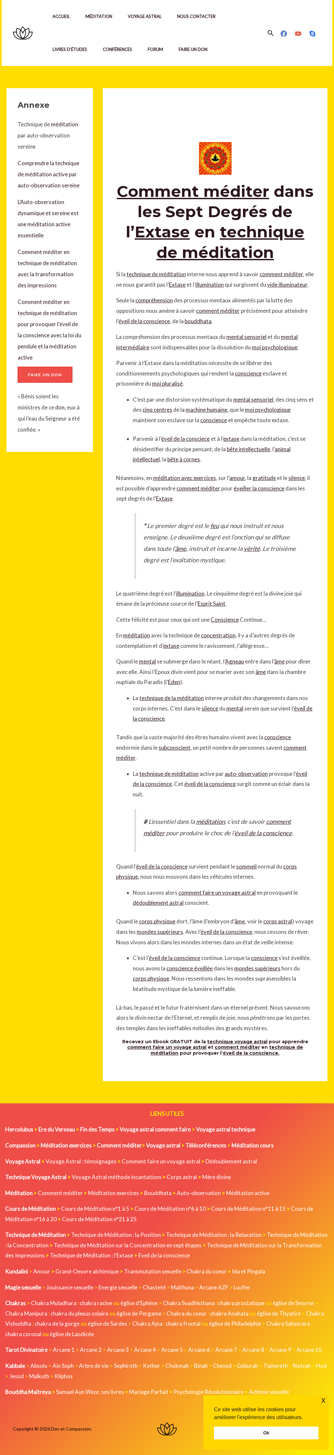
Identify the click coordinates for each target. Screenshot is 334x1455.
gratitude (264, 477)
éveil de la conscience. (251, 1053)
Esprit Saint (211, 603)
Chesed (222, 1365)
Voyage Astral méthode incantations (116, 1177)
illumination (209, 284)
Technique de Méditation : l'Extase (91, 1255)
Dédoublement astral (231, 1161)
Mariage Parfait (148, 1391)
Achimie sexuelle (269, 1391)
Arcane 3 (118, 1349)
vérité (252, 548)
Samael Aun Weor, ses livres (90, 1391)
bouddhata (198, 321)
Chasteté (154, 1287)
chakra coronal (23, 1334)
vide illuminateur (287, 284)
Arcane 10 (309, 1349)
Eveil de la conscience (164, 1255)
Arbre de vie (94, 1365)
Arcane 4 (145, 1349)
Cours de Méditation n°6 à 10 (170, 1208)
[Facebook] (284, 33)
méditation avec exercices (184, 477)
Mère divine (216, 1177)
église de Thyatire (279, 1313)
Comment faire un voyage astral (161, 1161)
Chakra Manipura (26, 1313)
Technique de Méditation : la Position (116, 1234)
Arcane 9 (280, 1349)
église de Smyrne (293, 1303)
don (60, 407)
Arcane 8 (253, 1349)
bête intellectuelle (248, 449)
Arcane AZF (213, 1287)
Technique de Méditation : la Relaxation (214, 1234)
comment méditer (281, 274)
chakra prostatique (241, 1303)
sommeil (246, 866)
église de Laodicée (72, 1334)
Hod (321, 1365)
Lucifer (242, 1287)
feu (214, 525)
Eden (174, 682)
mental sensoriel (246, 336)
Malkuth (39, 1376)
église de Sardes (107, 1323)
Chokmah (177, 1365)
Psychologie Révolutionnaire (209, 1391)
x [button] (323, 1400)
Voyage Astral (144, 16)
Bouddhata (158, 1193)
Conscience (225, 619)
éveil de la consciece (185, 438)
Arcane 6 (199, 1349)
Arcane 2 (91, 1349)
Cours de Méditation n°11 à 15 (248, 1208)
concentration (218, 635)
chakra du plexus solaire (79, 1313)
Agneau (234, 661)
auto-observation (246, 773)
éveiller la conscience (259, 488)
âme (180, 548)
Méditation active (247, 1193)
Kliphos (63, 1376)
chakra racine (96, 1303)
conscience (248, 373)
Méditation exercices (113, 1193)
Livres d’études (70, 49)
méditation (64, 124)
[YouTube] (298, 33)
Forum (155, 49)
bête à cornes (183, 459)
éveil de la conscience (144, 321)
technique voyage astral (237, 1042)
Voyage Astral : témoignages (81, 1161)
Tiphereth (275, 1365)
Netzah (302, 1365)
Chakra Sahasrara (288, 1323)
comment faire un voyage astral (217, 892)
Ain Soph (63, 1365)
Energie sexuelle (118, 1287)
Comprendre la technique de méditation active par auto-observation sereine (49, 174)
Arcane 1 (64, 1349)
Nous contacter (196, 16)
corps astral (277, 921)
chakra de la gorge (57, 1323)
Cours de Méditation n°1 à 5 (95, 1208)
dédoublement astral (158, 902)
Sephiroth (126, 1365)
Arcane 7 (226, 1349)
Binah (201, 1365)
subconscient (174, 747)
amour (237, 477)
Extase (162, 231)
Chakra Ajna (147, 1323)
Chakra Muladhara (53, 1303)
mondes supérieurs (160, 931)
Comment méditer (193, 191)
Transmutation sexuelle (152, 1271)
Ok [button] (266, 1432)
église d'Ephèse (139, 1303)
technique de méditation (156, 274)
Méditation (98, 16)
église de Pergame (138, 1313)
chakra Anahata (229, 1313)
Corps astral (182, 1177)
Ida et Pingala (248, 1271)
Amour (41, 1271)
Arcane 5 (172, 1349)
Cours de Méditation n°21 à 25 (99, 1219)
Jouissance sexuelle (69, 1287)
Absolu (38, 1365)
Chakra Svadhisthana (189, 1303)
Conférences (117, 49)
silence (296, 477)
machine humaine (206, 409)
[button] (270, 33)
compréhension (154, 300)
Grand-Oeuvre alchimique (87, 1271)
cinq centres (157, 409)
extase (231, 438)
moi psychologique (274, 347)
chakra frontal (183, 1323)
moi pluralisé (167, 383)
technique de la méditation (171, 698)
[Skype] (312, 33)
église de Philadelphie (235, 1323)
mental (147, 661)
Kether (151, 1365)
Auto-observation (199, 1193)
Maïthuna (182, 1287)
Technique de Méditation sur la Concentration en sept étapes (128, 1245)
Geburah (247, 1365)
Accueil (61, 16)
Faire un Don (193, 49)
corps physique (157, 921)
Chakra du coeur (207, 1271)
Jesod (16, 1376)
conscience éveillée (189, 968)
